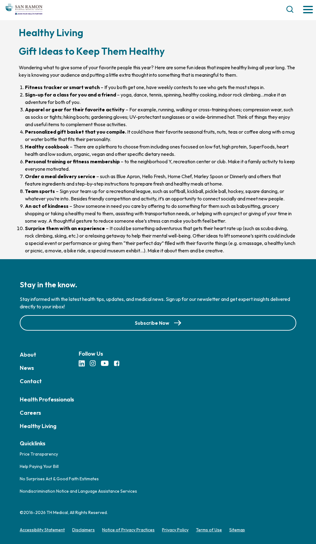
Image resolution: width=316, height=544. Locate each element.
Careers (30, 412)
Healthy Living (38, 426)
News (27, 367)
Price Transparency (39, 454)
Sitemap (237, 530)
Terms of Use (209, 530)
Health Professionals (47, 399)
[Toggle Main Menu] (308, 10)
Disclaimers (83, 530)
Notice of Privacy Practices (128, 530)
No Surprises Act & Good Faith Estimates (59, 479)
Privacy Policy (175, 530)
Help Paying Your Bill (39, 466)
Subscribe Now (152, 323)
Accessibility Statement (42, 530)
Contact (31, 381)
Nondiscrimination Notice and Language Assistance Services (78, 491)
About (28, 354)
